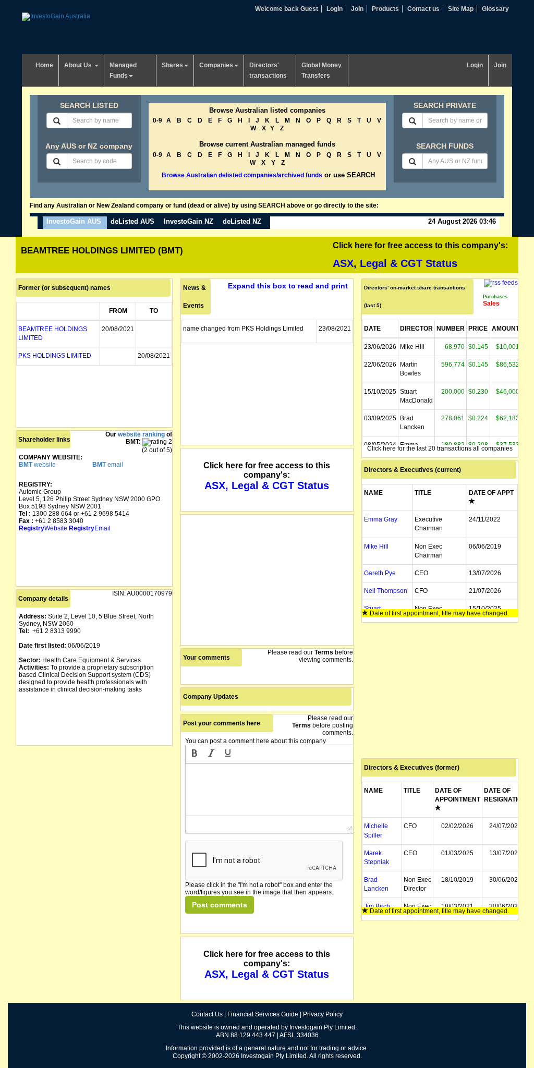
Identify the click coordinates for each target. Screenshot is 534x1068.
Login (334, 9)
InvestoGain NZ (188, 221)
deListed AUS (132, 221)
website (37, 464)
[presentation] (194, 754)
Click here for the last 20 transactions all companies (440, 448)
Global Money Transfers (321, 70)
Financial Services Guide (262, 1014)
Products (385, 9)
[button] (194, 754)
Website (43, 528)
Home (44, 65)
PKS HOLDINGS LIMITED (54, 355)
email (107, 464)
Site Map (461, 9)
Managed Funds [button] (123, 70)
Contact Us (207, 1014)
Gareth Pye (380, 573)
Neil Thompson (385, 590)
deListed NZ (242, 221)
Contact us (423, 9)
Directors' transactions (268, 70)
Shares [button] (172, 65)
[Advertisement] (94, 813)
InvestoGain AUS (73, 221)
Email (90, 528)
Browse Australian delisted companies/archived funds (242, 175)
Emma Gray (380, 519)
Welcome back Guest (286, 9)
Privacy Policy (323, 1014)
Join (357, 9)
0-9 (157, 120)
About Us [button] (78, 65)
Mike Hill (376, 546)
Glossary (495, 9)
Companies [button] (216, 65)
